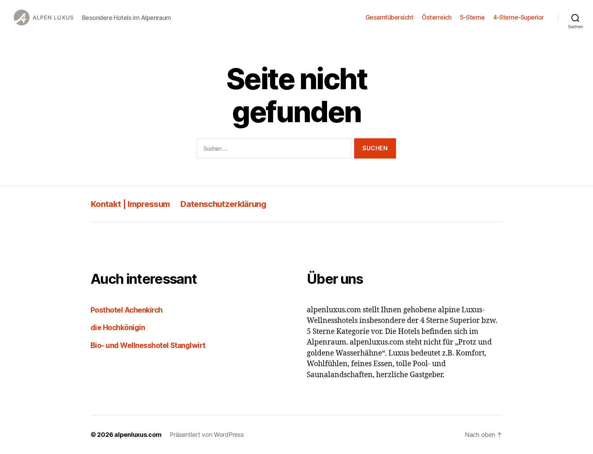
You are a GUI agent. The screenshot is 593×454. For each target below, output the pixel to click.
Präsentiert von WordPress (207, 434)
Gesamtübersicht (389, 17)
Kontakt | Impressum (130, 204)
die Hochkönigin (118, 327)
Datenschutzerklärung (223, 204)
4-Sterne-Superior (518, 17)
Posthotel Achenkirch (127, 310)
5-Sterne (472, 17)
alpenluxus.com (137, 434)
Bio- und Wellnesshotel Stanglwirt (148, 345)
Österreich (436, 17)
